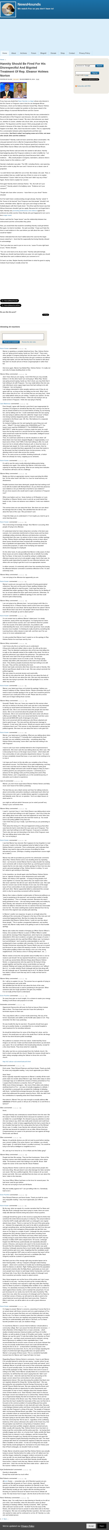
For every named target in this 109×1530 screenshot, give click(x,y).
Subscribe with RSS (83, 86)
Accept (91, 1526)
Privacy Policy (84, 53)
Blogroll (43, 53)
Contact (72, 53)
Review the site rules (29, 342)
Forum (33, 53)
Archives (23, 53)
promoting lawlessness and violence (25, 210)
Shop (63, 53)
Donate (53, 53)
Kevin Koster (4, 348)
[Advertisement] (54, 35)
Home (4, 53)
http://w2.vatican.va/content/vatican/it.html (17, 1061)
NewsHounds (29, 4)
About (13, 53)
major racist (7, 215)
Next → (6, 1519)
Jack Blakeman (5, 403)
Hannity (24, 101)
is (28, 101)
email (86, 75)
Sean (20, 101)
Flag (37, 79)
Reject (102, 1526)
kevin (6, 1481)
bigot (32, 101)
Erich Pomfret (4, 995)
